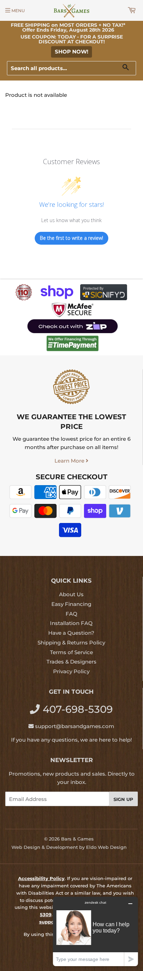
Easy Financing (71, 604)
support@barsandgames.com (74, 726)
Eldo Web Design (106, 847)
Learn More (70, 460)
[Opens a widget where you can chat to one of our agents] (95, 931)
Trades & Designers (71, 661)
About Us (71, 594)
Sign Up (123, 799)
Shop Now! (71, 51)
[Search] (128, 68)
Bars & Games (77, 839)
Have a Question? (71, 633)
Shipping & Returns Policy (71, 642)
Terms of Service (71, 652)
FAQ (71, 613)
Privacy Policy (71, 671)
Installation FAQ (71, 623)
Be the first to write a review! (71, 238)
